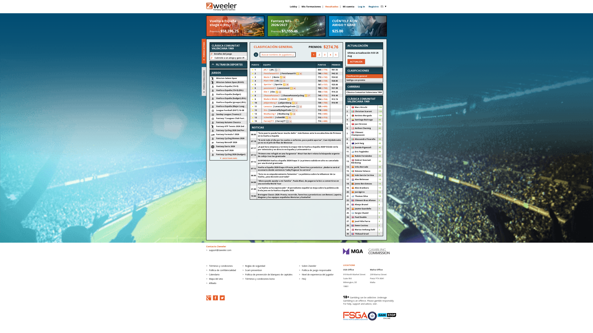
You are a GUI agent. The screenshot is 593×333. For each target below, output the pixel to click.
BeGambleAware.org (353, 306)
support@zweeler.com (220, 250)
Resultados (331, 6)
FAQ (304, 278)
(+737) (324, 84)
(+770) (324, 69)
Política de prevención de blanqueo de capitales (268, 274)
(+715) (324, 95)
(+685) (324, 114)
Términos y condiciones (221, 265)
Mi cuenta (348, 6)
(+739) (324, 81)
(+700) (324, 102)
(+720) (324, 91)
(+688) (324, 110)
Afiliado (212, 283)
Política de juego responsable (316, 270)
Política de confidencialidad (222, 270)
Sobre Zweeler (309, 265)
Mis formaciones (311, 6)
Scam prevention (253, 270)
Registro (374, 6)
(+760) (324, 73)
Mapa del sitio (216, 278)
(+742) (324, 77)
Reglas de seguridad (255, 265)
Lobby (293, 6)
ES (384, 6)
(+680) (324, 121)
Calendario (214, 274)
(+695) (324, 106)
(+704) (324, 99)
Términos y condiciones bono (260, 278)
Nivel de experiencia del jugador (318, 274)
